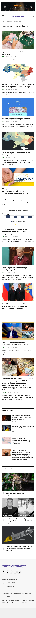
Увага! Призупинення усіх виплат (16, 119)
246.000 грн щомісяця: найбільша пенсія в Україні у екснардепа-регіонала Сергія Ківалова (16, 306)
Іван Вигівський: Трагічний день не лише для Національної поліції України (20, 520)
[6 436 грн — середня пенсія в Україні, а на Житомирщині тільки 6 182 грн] (18, 73)
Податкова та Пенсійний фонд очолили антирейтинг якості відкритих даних (14, 231)
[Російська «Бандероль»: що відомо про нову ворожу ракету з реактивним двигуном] (18, 535)
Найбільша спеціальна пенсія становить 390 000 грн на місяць (15, 343)
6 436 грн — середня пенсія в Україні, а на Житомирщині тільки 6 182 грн (18, 85)
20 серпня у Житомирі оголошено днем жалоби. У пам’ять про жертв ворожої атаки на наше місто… (23, 428)
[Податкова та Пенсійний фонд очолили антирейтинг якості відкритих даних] (18, 218)
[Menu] (3, 16)
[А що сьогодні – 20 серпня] (18, 482)
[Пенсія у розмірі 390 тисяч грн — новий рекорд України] (18, 256)
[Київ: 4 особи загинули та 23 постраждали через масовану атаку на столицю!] (6, 418)
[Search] (33, 16)
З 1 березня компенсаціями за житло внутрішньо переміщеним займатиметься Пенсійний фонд (17, 191)
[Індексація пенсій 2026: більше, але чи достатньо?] (18, 40)
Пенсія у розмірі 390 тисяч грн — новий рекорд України (15, 269)
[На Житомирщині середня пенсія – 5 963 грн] (18, 141)
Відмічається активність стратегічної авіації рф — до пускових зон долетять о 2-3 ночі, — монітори (22, 440)
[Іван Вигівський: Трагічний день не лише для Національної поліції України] (18, 507)
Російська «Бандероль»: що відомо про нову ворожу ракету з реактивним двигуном (19, 548)
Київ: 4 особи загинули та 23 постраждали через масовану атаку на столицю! (21, 417)
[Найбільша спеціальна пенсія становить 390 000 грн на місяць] (18, 331)
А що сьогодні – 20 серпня (15, 493)
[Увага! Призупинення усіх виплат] (18, 107)
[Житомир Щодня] (18, 16)
